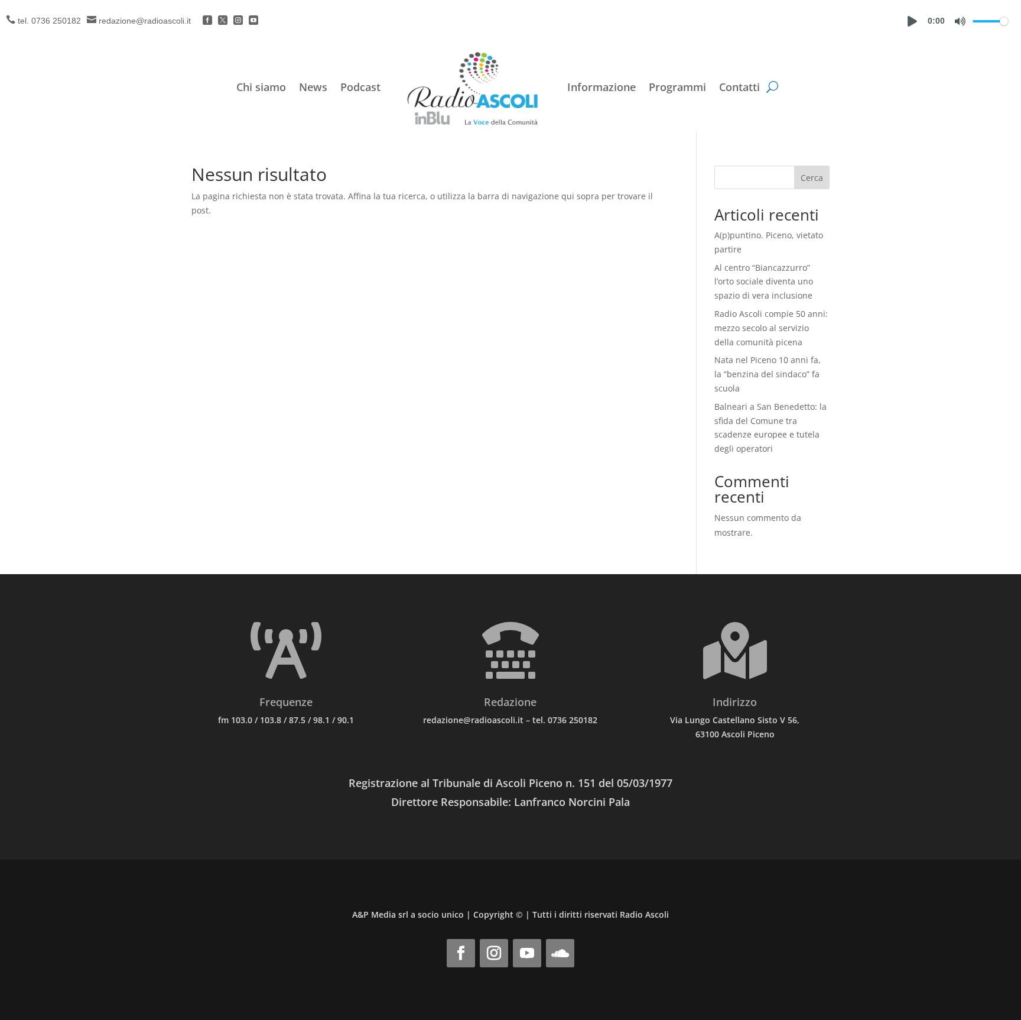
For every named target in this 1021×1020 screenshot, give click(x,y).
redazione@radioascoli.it (145, 20)
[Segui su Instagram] (494, 953)
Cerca (812, 177)
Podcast (360, 87)
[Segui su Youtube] (527, 953)
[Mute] (960, 21)
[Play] (912, 21)
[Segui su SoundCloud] (560, 953)
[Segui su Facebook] (461, 953)
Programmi (677, 87)
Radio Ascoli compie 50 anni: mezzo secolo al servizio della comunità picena (771, 328)
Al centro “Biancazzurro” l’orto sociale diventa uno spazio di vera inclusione (763, 282)
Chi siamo (261, 87)
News (313, 87)
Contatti (739, 87)
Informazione (601, 87)
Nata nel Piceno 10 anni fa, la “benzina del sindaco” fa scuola (767, 374)
